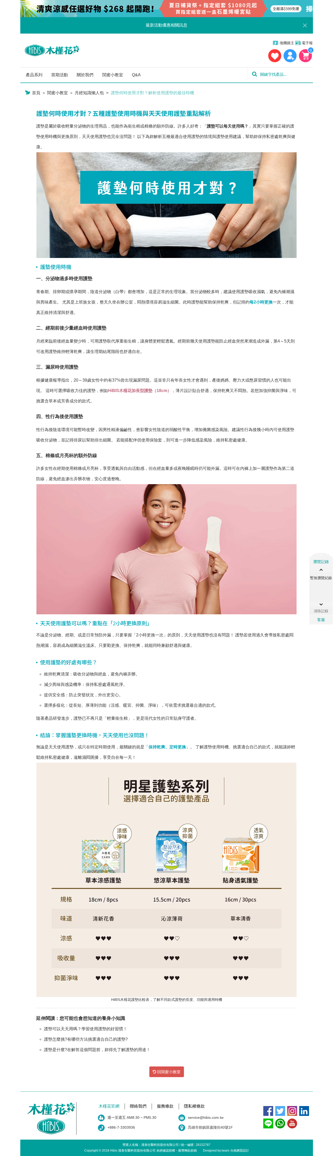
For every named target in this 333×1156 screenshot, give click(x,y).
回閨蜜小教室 (168, 1072)
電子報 (307, 43)
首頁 (35, 93)
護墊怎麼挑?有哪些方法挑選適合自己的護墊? (86, 1039)
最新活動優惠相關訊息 (166, 25)
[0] (305, 56)
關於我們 (85, 75)
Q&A (136, 75)
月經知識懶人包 (89, 93)
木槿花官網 (109, 1106)
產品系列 (34, 75)
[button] (321, 604)
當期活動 (59, 75)
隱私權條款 (194, 1106)
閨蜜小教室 (112, 75)
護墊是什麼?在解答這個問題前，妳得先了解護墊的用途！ (97, 1049)
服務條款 (165, 1106)
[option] (321, 579)
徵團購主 (287, 43)
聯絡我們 (138, 1106)
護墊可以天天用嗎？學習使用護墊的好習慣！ (85, 1029)
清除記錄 (321, 611)
